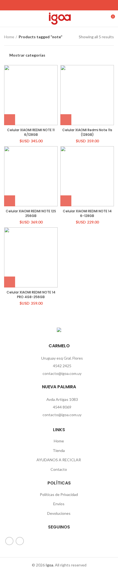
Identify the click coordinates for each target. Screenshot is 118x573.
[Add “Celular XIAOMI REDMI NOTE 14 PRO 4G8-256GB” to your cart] (9, 282)
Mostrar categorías (27, 55)
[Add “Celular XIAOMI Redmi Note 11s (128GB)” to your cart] (65, 119)
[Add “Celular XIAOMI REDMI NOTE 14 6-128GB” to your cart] (65, 200)
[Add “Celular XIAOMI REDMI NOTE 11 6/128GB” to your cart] (9, 119)
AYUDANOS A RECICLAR (58, 459)
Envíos (58, 503)
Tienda (59, 450)
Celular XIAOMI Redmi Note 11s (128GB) (87, 132)
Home (9, 36)
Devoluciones (59, 513)
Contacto (58, 469)
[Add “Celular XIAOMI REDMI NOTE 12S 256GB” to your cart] (9, 200)
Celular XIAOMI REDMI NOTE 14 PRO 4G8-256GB (31, 294)
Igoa (49, 565)
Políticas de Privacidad (59, 494)
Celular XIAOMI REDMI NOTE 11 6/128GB (31, 132)
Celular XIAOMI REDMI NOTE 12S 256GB (31, 213)
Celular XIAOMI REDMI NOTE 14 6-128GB (87, 213)
